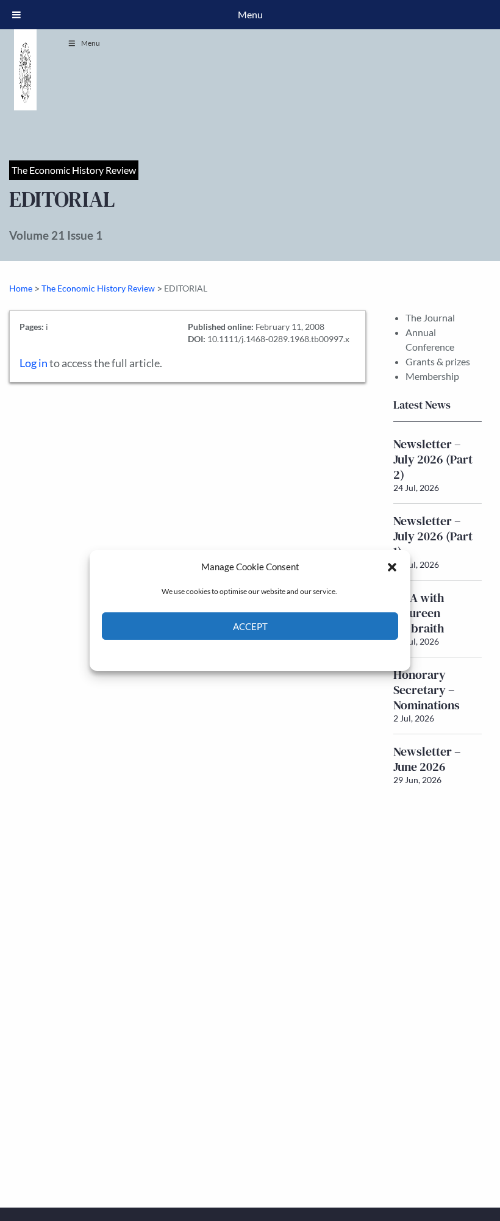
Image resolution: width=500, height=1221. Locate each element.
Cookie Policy (221, 654)
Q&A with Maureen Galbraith (419, 613)
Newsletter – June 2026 (427, 759)
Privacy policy (271, 654)
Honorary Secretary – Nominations (426, 690)
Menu (90, 43)
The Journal (430, 317)
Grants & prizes (437, 361)
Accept (250, 626)
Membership (432, 376)
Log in (34, 363)
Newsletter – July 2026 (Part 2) (433, 459)
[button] (392, 566)
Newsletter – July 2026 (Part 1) (433, 536)
